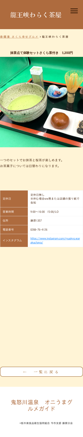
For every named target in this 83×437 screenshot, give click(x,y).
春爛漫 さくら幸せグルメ (19, 36)
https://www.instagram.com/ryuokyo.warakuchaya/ (55, 240)
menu (74, 11)
